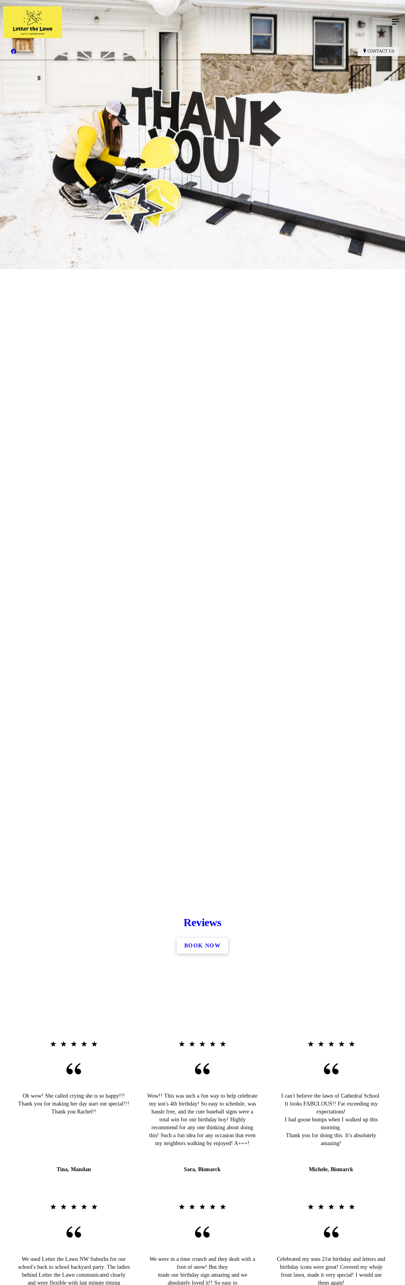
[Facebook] (13, 51)
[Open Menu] (395, 22)
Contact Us (380, 51)
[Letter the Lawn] (194, 22)
